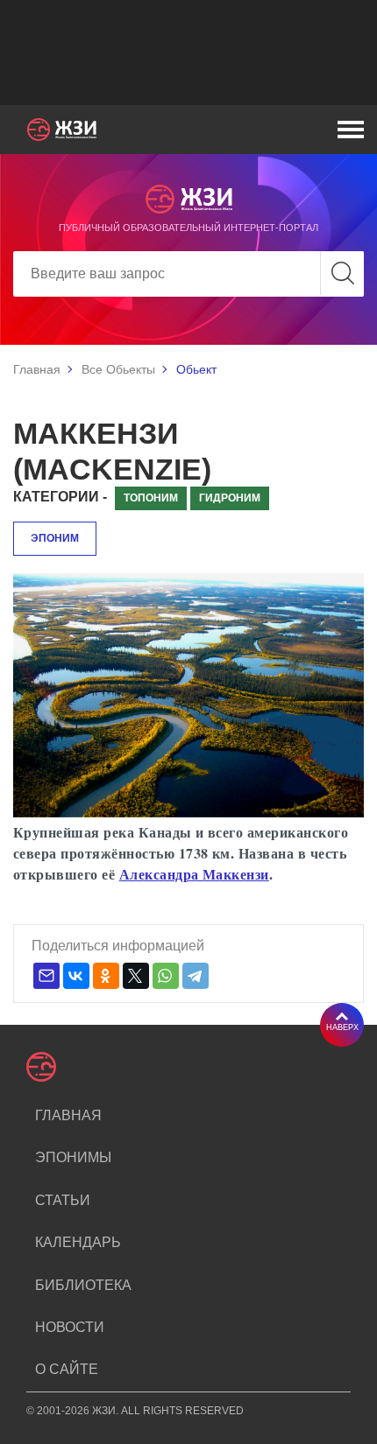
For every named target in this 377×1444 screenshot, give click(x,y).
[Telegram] (195, 976)
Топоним (151, 498)
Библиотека (83, 1285)
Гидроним (229, 498)
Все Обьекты (118, 369)
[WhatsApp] (166, 976)
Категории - (60, 496)
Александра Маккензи (194, 874)
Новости (69, 1327)
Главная (36, 369)
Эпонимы (73, 1157)
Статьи (62, 1200)
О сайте (66, 1369)
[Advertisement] (188, 52)
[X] (136, 976)
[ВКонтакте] (76, 976)
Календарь (78, 1242)
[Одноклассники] (106, 976)
